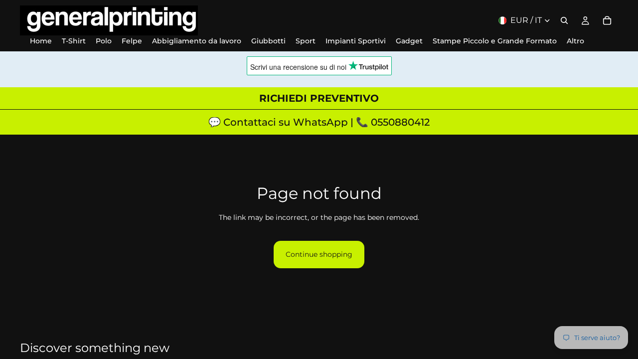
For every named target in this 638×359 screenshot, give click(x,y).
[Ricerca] (564, 20)
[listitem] (575, 41)
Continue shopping (319, 254)
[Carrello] (607, 20)
